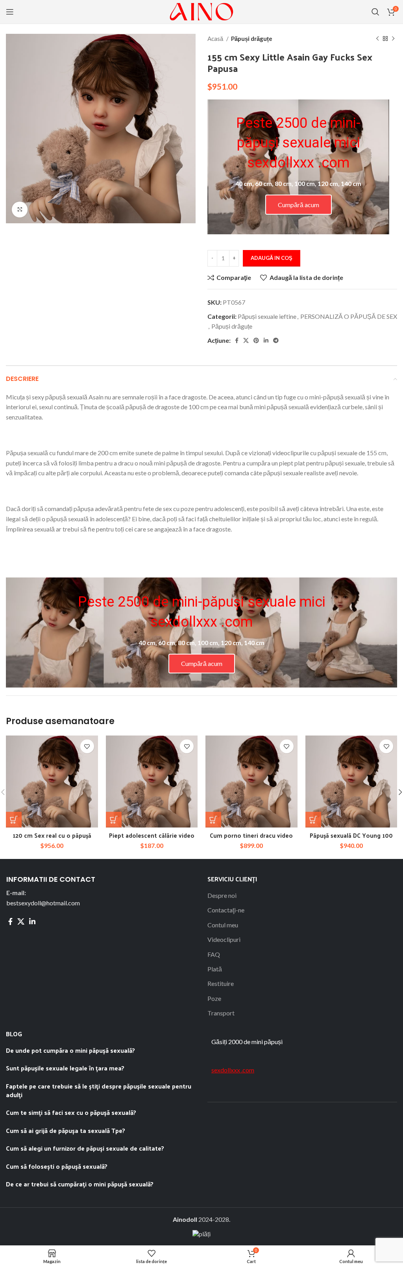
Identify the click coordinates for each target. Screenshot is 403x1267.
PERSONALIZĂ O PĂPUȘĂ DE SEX (348, 316)
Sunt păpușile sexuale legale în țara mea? (66, 1068)
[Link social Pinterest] (256, 340)
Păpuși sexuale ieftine (267, 316)
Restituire (220, 983)
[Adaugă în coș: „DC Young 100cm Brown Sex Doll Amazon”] (313, 820)
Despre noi (222, 895)
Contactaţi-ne (225, 910)
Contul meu (222, 925)
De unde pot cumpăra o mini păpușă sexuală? (70, 1050)
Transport (221, 1013)
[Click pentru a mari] (20, 209)
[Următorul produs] (393, 38)
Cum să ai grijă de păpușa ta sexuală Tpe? (65, 1130)
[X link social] (246, 340)
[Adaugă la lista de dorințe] (87, 746)
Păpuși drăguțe (251, 38)
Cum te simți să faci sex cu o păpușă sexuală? (71, 1112)
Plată (214, 969)
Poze (214, 998)
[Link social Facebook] (237, 340)
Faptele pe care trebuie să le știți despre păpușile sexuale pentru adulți (98, 1090)
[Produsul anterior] (377, 38)
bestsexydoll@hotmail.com (43, 903)
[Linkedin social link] (266, 340)
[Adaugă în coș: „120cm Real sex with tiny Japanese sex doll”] (14, 820)
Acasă (215, 38)
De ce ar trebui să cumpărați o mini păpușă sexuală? (80, 1184)
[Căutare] (375, 12)
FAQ (213, 954)
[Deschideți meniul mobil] (10, 12)
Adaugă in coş (271, 258)
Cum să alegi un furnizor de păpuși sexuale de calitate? (86, 1148)
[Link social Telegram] (276, 340)
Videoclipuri (223, 939)
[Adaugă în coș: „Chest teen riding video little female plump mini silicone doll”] (114, 820)
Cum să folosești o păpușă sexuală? (56, 1166)
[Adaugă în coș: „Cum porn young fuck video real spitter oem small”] (213, 820)
